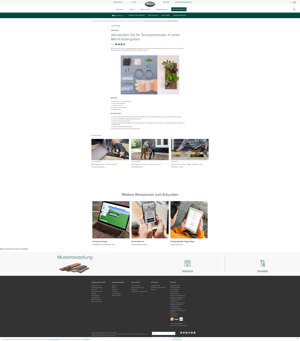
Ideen (132, 9)
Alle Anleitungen (116, 26)
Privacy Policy (86, 339)
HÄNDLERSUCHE (118, 2)
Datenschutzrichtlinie (175, 287)
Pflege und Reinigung (96, 301)
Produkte (119, 9)
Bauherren (153, 289)
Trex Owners (94, 289)
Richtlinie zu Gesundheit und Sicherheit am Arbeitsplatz (177, 303)
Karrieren (114, 287)
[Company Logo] (150, 4)
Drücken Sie (115, 291)
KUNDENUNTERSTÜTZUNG (98, 282)
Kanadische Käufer (174, 306)
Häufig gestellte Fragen (97, 287)
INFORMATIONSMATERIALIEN (183, 2)
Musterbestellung (179, 9)
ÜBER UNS (166, 2)
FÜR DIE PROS (154, 282)
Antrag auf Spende (116, 295)
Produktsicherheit (95, 297)
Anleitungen (165, 15)
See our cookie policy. (53, 339)
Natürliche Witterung (96, 299)
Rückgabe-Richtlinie (175, 285)
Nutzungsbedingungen (176, 308)
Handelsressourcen (155, 285)
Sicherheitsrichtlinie (175, 293)
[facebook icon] (116, 44)
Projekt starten (161, 9)
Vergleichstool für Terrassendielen (139, 291)
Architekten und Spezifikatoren (158, 287)
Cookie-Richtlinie (174, 291)
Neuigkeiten (115, 289)
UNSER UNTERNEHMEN (118, 282)
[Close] (297, 339)
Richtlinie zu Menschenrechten (177, 295)
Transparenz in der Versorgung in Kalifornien (178, 311)
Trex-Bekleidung (174, 314)
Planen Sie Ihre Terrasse (137, 15)
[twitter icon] (121, 44)
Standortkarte (173, 316)
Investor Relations (116, 293)
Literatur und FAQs (179, 15)
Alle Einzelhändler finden (176, 323)
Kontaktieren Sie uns (96, 285)
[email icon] (124, 44)
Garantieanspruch (95, 295)
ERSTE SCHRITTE (135, 282)
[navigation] (150, 2)
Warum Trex (145, 9)
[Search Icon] (294, 9)
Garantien (93, 293)
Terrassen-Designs (135, 285)
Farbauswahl (134, 289)
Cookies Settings (177, 339)
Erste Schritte (153, 15)
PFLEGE (134, 2)
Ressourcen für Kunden (97, 291)
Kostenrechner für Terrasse (137, 287)
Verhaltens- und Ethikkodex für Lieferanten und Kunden (177, 298)
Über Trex (114, 285)
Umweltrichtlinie (174, 301)
